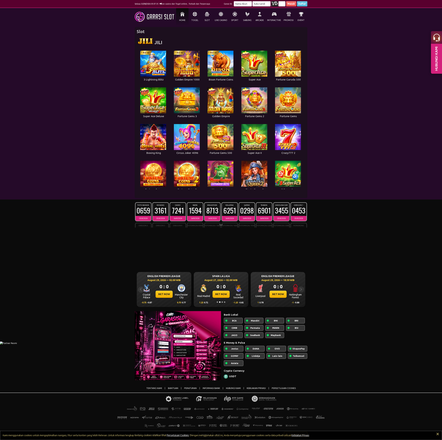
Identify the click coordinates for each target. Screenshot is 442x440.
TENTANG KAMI (154, 388)
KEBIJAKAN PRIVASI (256, 388)
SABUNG (247, 20)
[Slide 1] (217, 302)
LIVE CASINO (221, 20)
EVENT (301, 20)
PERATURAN (190, 388)
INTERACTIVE (274, 20)
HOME (182, 20)
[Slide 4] (224, 302)
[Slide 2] (219, 302)
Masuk (291, 3)
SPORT (234, 20)
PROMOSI (289, 20)
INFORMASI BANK (211, 388)
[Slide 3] (222, 302)
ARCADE (260, 20)
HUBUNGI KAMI (233, 388)
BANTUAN (173, 388)
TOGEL (194, 20)
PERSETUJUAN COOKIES (284, 388)
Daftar (302, 3)
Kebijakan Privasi (300, 435)
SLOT (207, 20)
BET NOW (164, 294)
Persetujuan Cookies (178, 435)
